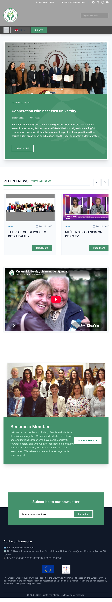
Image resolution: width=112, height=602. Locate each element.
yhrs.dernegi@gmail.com (73, 2)
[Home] (11, 15)
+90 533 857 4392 (46, 2)
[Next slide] (105, 182)
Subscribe (83, 514)
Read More (22, 148)
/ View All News (41, 181)
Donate (39, 30)
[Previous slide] (96, 182)
